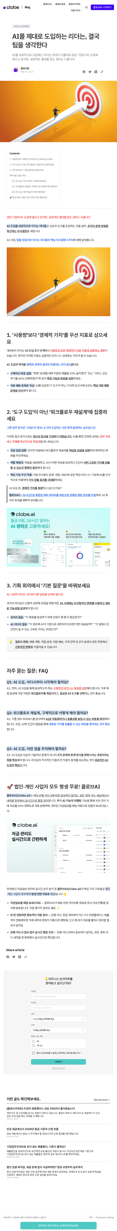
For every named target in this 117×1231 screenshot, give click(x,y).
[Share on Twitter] (90, 71)
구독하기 (58, 1061)
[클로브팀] (16, 70)
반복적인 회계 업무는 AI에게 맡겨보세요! (58, 1225)
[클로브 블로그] (11, 7)
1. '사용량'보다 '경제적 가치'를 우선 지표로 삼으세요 (30, 159)
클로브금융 (60, 4)
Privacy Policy (58, 1068)
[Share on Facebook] (84, 72)
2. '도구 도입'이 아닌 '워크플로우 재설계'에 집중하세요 (31, 164)
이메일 (33, 991)
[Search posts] (86, 7)
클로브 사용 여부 (37, 1036)
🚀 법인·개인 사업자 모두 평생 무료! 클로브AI (28, 197)
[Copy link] (102, 72)
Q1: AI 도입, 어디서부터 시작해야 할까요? (29, 181)
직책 (32, 1025)
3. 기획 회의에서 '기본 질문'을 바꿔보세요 (26, 170)
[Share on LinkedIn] (95, 71)
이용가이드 (76, 10)
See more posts (101, 1099)
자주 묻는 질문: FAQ (17, 175)
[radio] (33, 1041)
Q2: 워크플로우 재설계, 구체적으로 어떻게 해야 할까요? (35, 186)
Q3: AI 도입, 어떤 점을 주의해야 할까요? (28, 192)
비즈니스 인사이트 (21, 26)
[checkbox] (33, 1053)
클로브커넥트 (75, 4)
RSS (91, 1217)
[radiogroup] (58, 1043)
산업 (32, 1014)
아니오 (39, 1046)
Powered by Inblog (105, 1217)
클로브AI (47, 4)
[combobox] (58, 1019)
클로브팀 (25, 68)
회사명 (33, 1002)
